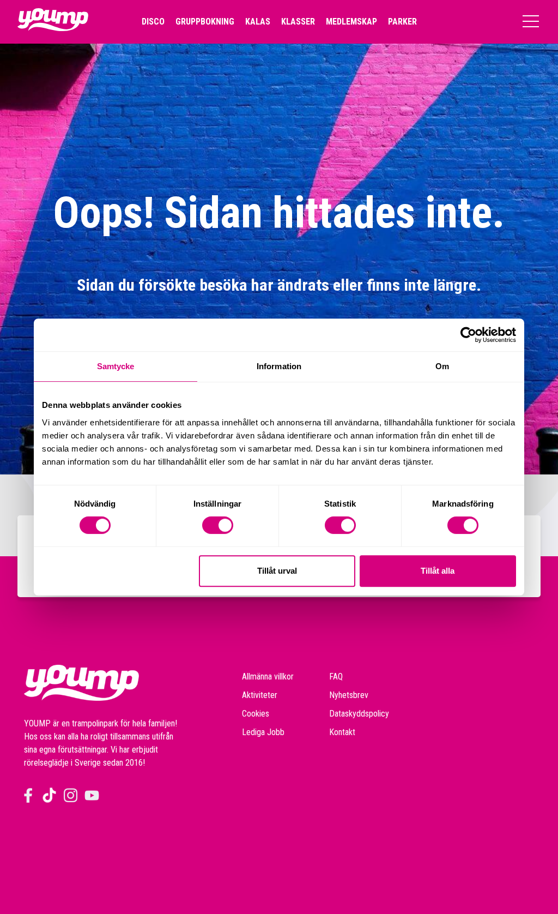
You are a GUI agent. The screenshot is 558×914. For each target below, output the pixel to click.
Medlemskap (351, 21)
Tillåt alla (437, 570)
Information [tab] (279, 366)
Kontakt (342, 732)
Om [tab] (442, 366)
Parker (402, 21)
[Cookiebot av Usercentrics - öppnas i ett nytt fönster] (468, 335)
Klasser (298, 21)
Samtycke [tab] (116, 366)
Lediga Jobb (263, 732)
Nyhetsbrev (348, 695)
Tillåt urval (277, 570)
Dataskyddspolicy (359, 713)
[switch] (217, 525)
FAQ (336, 676)
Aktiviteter (259, 695)
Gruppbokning (204, 21)
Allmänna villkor (268, 676)
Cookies (255, 713)
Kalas (257, 21)
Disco (153, 21)
